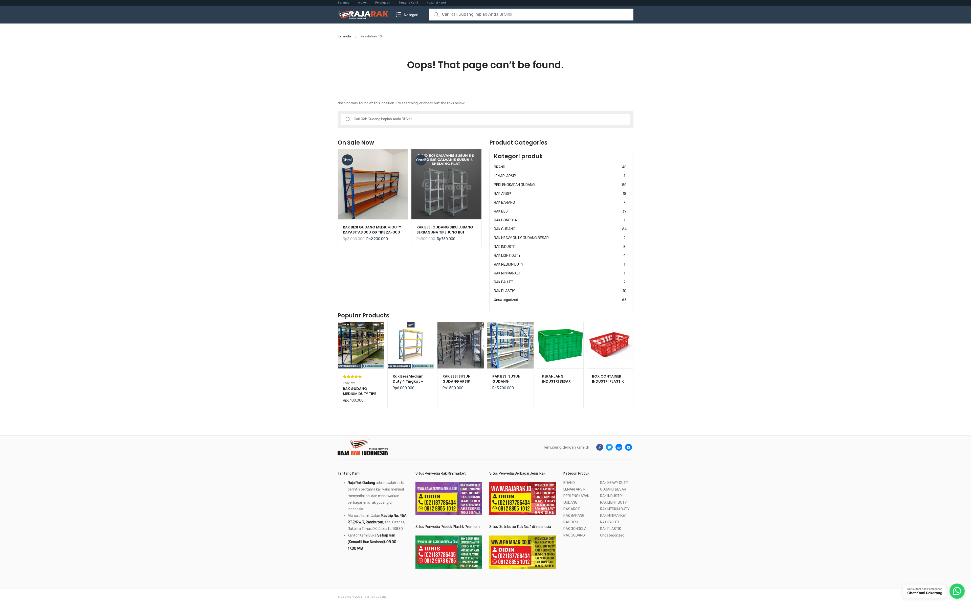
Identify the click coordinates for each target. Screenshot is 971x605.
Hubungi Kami (436, 2)
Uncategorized (560, 300)
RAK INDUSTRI (560, 247)
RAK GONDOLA (559, 220)
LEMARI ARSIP (559, 176)
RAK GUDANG (560, 229)
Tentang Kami (408, 2)
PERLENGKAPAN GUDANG (560, 185)
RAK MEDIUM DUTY (559, 264)
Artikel (362, 2)
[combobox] (531, 14)
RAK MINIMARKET (559, 273)
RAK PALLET (560, 282)
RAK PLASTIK (560, 291)
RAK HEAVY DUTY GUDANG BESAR (560, 238)
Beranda (343, 2)
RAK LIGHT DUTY (560, 255)
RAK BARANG (559, 202)
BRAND (560, 167)
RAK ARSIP (560, 194)
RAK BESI (560, 211)
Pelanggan (382, 2)
